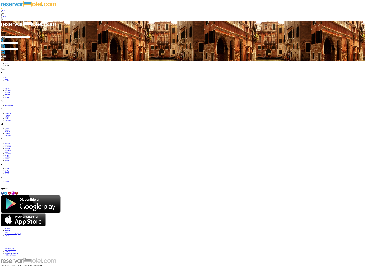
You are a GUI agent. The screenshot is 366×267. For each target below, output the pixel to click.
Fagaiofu (7, 88)
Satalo (6, 152)
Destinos (7, 230)
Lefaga (7, 117)
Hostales (3, 34)
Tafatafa (7, 168)
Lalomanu (8, 113)
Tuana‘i (7, 172)
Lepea (6, 118)
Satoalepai (8, 153)
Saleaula (7, 148)
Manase (7, 130)
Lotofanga (8, 120)
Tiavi (6, 170)
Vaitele (7, 181)
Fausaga (7, 95)
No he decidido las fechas (10, 58)
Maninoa (7, 132)
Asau (6, 79)
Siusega (7, 158)
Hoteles (3, 30)
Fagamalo (7, 90)
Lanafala (7, 115)
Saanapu (7, 143)
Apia (6, 77)
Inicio (6, 63)
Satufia (7, 155)
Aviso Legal (8, 251)
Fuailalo (7, 97)
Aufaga (7, 80)
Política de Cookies (10, 255)
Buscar (3, 56)
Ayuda (7, 235)
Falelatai (7, 92)
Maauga (7, 128)
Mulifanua (8, 135)
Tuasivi (7, 173)
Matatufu (7, 133)
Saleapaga (8, 146)
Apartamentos (5, 32)
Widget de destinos (10, 250)
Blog (6, 232)
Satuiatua (7, 157)
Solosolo (7, 160)
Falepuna (7, 94)
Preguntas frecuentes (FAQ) (13, 234)
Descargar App (9, 248)
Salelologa (8, 150)
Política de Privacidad (11, 253)
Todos (2, 28)
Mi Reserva (8, 228)
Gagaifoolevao (9, 105)
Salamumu (8, 145)
